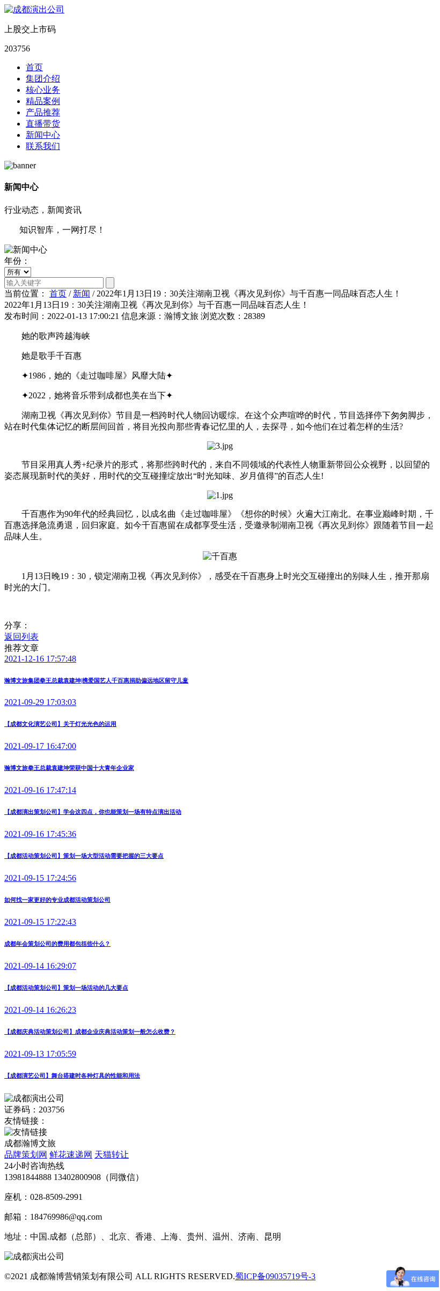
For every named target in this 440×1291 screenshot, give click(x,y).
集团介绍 (43, 78)
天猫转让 (111, 1154)
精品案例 (43, 101)
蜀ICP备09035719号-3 (275, 1276)
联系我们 (43, 146)
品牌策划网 (25, 1154)
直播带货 (43, 123)
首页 (34, 67)
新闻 (81, 293)
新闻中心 (43, 134)
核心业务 (43, 89)
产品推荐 (43, 112)
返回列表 (21, 636)
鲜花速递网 (70, 1154)
